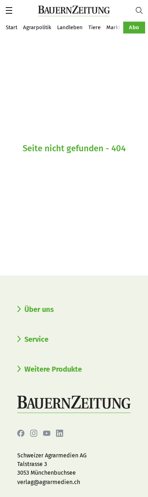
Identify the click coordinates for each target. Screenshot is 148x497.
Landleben (70, 27)
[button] (9, 10)
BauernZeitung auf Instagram (33, 433)
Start (11, 27)
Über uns (39, 309)
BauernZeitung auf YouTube (46, 433)
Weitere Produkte (53, 369)
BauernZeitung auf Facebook (20, 433)
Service (36, 339)
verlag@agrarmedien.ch (48, 482)
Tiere (94, 27)
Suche (142, 10)
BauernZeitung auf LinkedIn (59, 433)
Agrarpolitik (37, 27)
